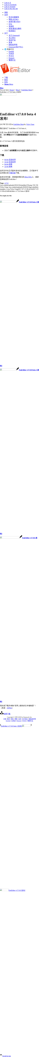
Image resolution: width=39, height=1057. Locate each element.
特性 (12, 719)
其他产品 (12, 40)
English (11, 51)
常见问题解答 (14, 17)
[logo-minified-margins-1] (15, 74)
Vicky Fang (30, 124)
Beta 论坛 (28, 177)
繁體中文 (12, 60)
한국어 (11, 56)
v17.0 (6, 183)
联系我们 (12, 31)
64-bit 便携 (8, 164)
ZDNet (9, 708)
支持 (6, 15)
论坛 (10, 24)
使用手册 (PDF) (14, 22)
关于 (6, 33)
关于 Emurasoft (14, 35)
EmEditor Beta (18, 124)
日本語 (11, 53)
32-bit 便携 (8, 166)
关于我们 (25, 719)
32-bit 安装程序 (10, 162)
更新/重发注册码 (15, 28)
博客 (6, 12)
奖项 (10, 42)
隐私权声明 (13, 45)
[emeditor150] (8, 95)
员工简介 (12, 38)
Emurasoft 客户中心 (16, 47)
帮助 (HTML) (14, 19)
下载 (4, 719)
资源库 (11, 26)
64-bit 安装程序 (10, 160)
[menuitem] (21, 12)
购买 (8, 719)
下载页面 (12, 173)
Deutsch (11, 58)
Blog (1, 88)
